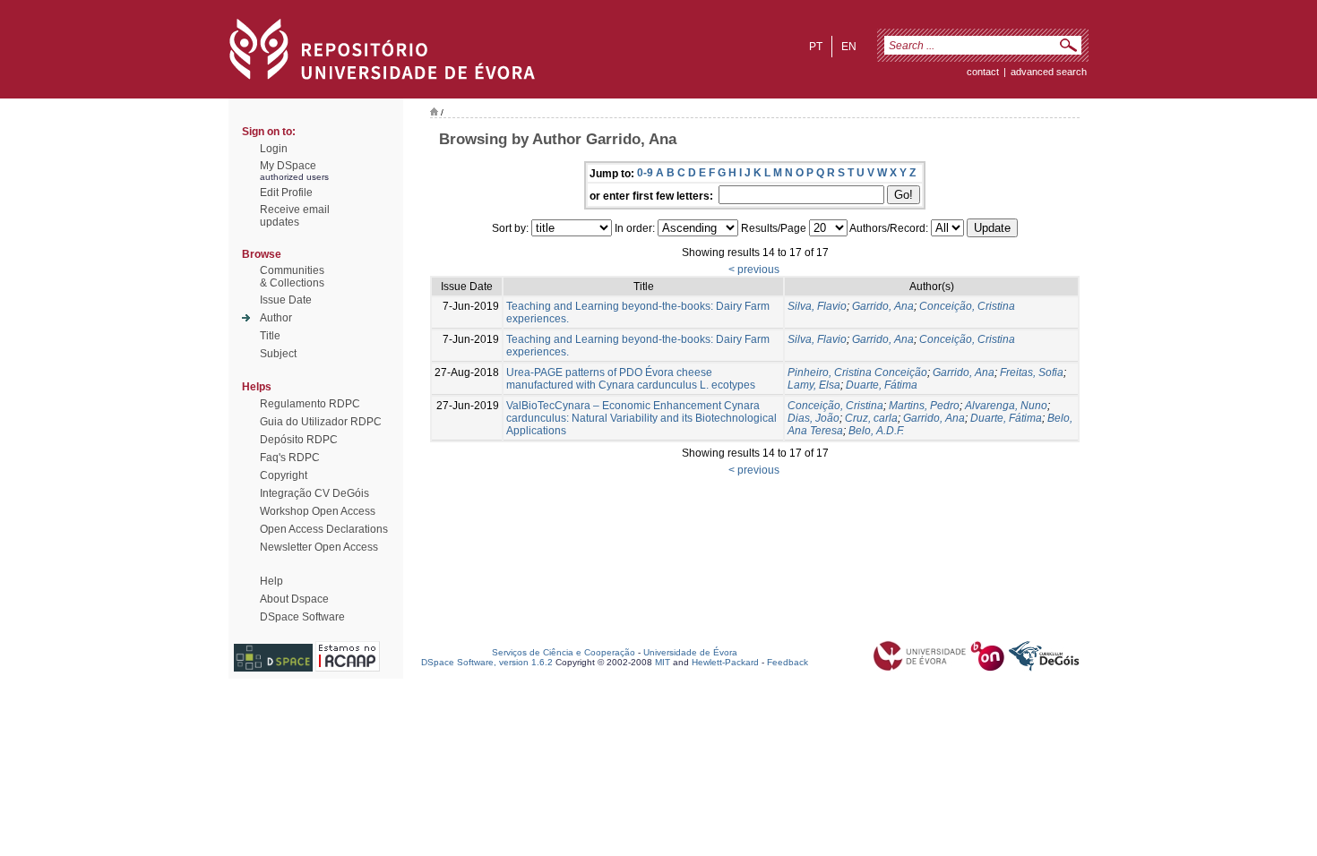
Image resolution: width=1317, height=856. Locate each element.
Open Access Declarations (324, 529)
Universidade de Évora (690, 652)
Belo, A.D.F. (876, 430)
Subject (278, 353)
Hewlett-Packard (725, 662)
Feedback (787, 662)
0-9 (645, 173)
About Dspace (294, 599)
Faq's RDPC (290, 457)
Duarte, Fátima (881, 385)
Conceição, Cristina (967, 306)
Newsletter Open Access (319, 547)
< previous (753, 269)
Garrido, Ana (883, 306)
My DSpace (288, 165)
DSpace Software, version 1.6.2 (487, 662)
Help (271, 581)
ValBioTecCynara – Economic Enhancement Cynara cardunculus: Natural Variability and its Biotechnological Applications (641, 418)
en (848, 46)
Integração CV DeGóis (314, 493)
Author (276, 318)
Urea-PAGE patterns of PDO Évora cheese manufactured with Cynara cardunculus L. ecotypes (630, 378)
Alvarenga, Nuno (1006, 405)
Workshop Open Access (317, 511)
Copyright (283, 475)
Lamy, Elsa (814, 385)
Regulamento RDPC (310, 404)
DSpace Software (302, 617)
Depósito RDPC (299, 439)
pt (815, 46)
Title (270, 336)
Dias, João (813, 418)
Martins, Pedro (924, 405)
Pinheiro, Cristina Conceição (857, 372)
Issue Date (286, 300)
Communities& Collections (292, 276)
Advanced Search (1049, 71)
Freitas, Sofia (1031, 372)
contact (983, 71)
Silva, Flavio (817, 306)
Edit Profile (286, 192)
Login (274, 148)
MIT (662, 662)
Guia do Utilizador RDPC (321, 421)
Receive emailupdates (295, 215)
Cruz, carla (871, 418)
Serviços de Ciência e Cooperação (563, 652)
